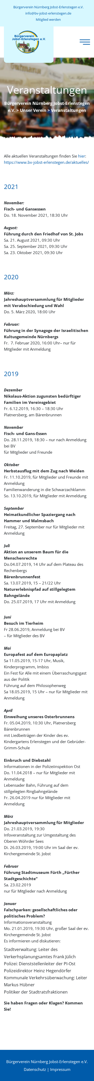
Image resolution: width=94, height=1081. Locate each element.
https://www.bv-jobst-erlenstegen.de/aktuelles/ (46, 162)
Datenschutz (35, 1069)
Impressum (60, 1069)
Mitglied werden (48, 19)
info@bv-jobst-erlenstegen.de (48, 13)
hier (81, 156)
